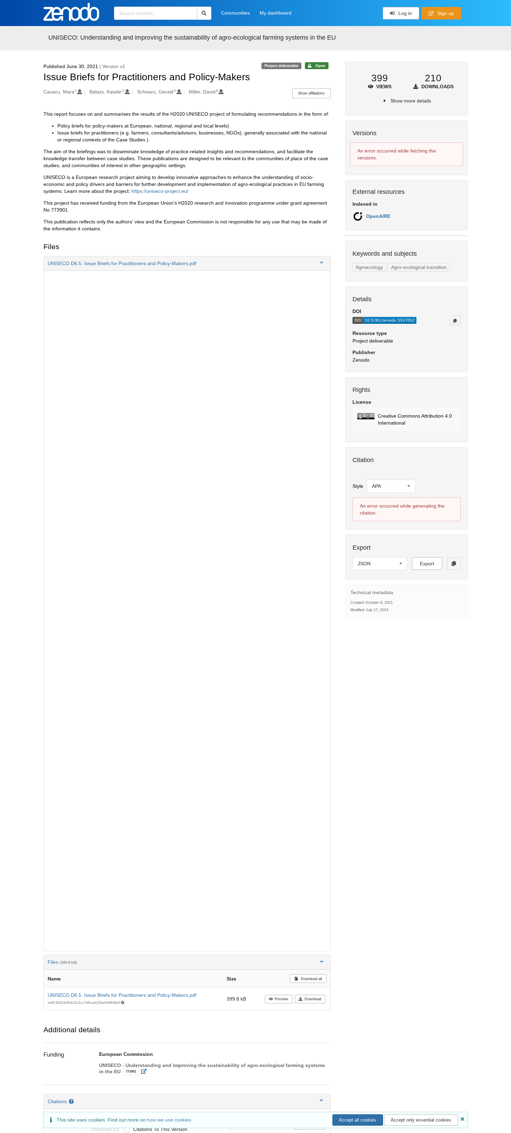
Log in (404, 13)
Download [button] (313, 999)
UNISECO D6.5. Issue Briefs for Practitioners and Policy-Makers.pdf (122, 995)
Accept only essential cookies (421, 1120)
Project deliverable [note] (281, 66)
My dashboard (275, 13)
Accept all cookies (357, 1120)
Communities (235, 13)
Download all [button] (311, 979)
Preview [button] (281, 999)
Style (357, 486)
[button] (187, 263)
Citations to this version (160, 1129)
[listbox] (391, 486)
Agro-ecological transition (419, 267)
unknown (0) (105, 1129)
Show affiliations (311, 93)
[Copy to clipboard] (455, 320)
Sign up (445, 13)
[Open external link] (146, 1071)
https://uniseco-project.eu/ (159, 191)
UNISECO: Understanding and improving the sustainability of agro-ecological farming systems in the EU (192, 37)
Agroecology (369, 267)
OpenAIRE (378, 216)
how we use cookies (169, 1120)
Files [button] (62, 962)
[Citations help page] (72, 1101)
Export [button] (427, 563)
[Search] (204, 13)
